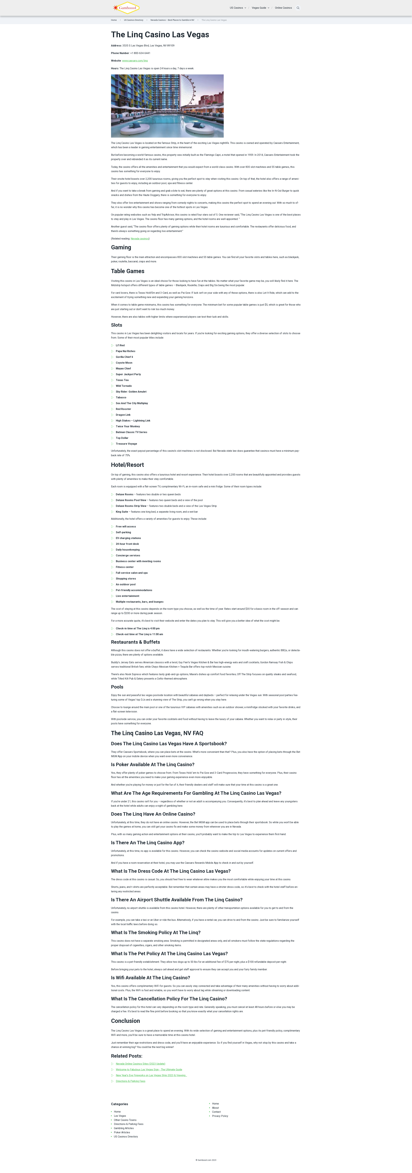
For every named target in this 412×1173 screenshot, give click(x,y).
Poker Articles (122, 1132)
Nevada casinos (140, 238)
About (215, 1107)
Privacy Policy (220, 1116)
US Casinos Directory (133, 20)
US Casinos (236, 7)
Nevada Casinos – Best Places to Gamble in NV (172, 20)
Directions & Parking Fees (128, 1124)
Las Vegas (120, 1115)
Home (114, 20)
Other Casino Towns (125, 1120)
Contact (216, 1111)
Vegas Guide (259, 7)
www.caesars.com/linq (135, 60)
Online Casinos (283, 7)
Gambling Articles (124, 1128)
